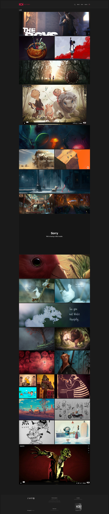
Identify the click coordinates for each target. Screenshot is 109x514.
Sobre (86, 4)
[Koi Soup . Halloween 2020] (36, 48)
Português (29, 510)
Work (78, 4)
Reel (82, 4)
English (33, 510)
